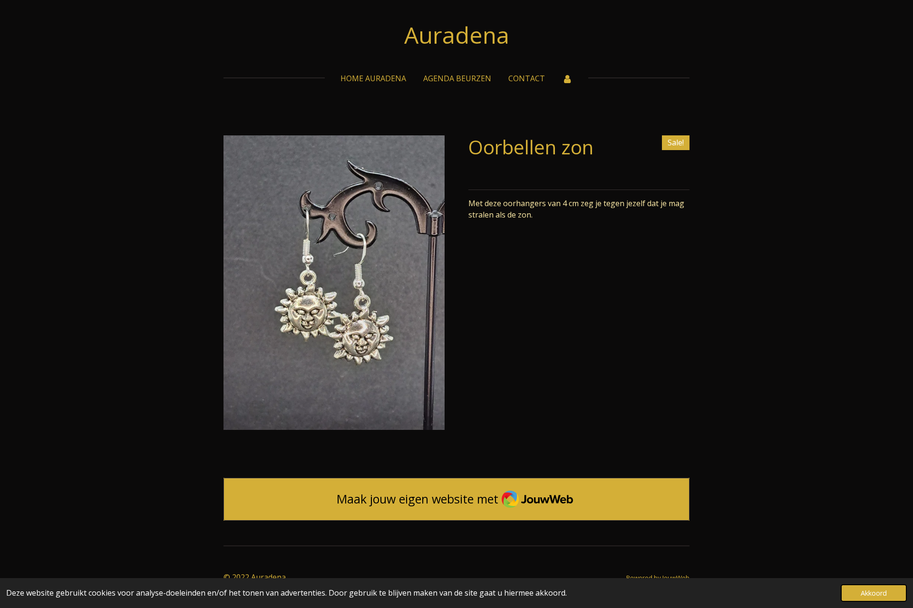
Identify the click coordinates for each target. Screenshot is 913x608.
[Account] (567, 78)
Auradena (456, 34)
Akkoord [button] (874, 593)
